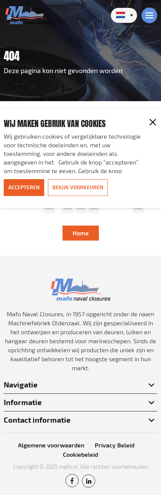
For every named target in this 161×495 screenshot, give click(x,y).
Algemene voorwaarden (51, 445)
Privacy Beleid (114, 445)
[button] (152, 122)
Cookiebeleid (80, 454)
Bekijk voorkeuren (77, 187)
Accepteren (24, 187)
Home (81, 232)
